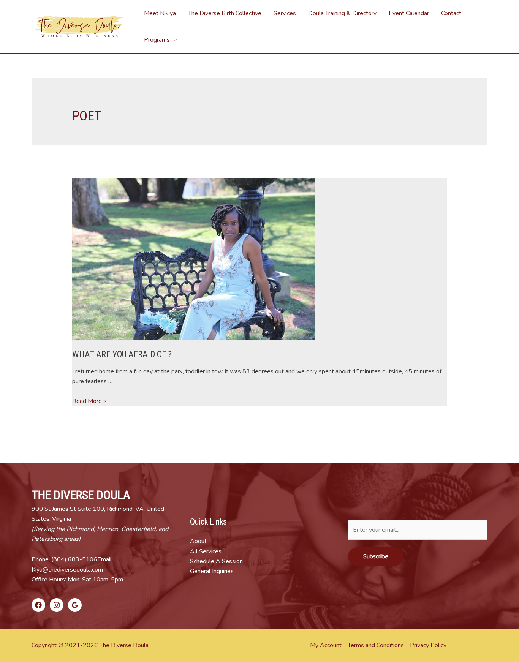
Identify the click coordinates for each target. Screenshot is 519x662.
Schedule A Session (216, 561)
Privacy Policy (428, 645)
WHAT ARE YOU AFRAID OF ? (122, 354)
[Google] (75, 605)
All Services (206, 551)
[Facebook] (38, 605)
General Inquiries (212, 571)
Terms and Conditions (376, 645)
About (198, 541)
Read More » (89, 401)
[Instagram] (56, 605)
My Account (326, 645)
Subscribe (375, 556)
